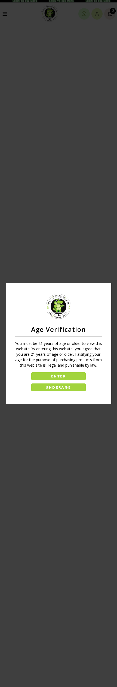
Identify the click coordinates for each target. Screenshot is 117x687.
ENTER (58, 376)
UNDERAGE (58, 387)
